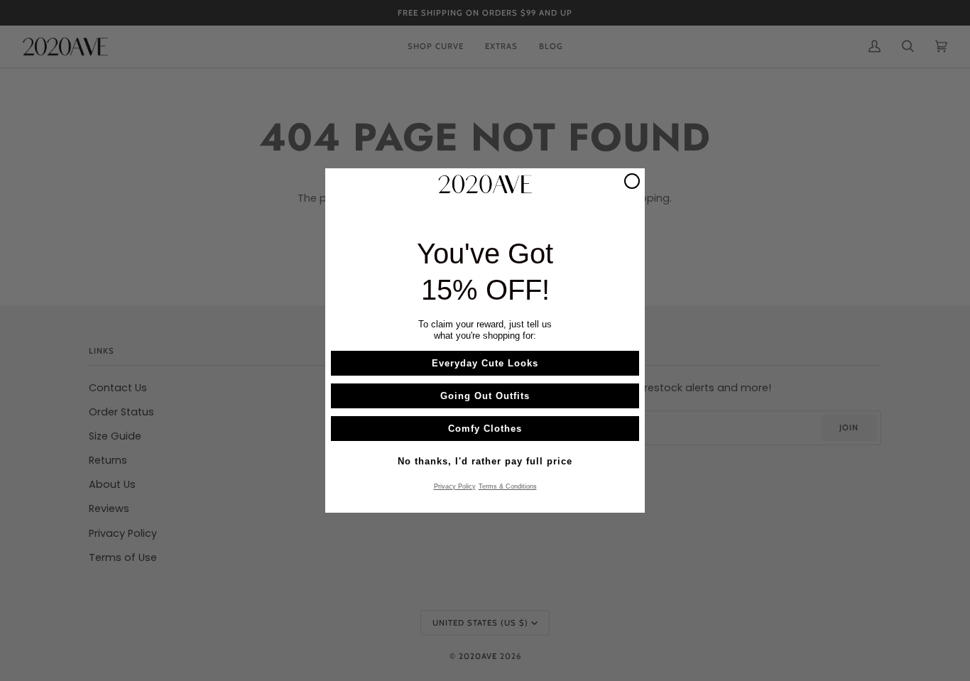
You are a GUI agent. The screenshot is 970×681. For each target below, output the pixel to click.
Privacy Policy (455, 486)
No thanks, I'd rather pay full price (485, 461)
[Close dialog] (632, 181)
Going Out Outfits (485, 396)
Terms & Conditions (508, 486)
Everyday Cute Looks (485, 363)
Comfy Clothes (485, 428)
